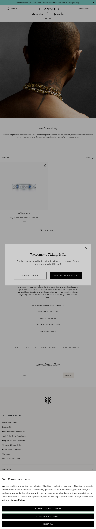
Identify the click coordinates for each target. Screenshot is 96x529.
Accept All (48, 524)
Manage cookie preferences (48, 508)
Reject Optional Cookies (47, 516)
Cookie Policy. (18, 500)
